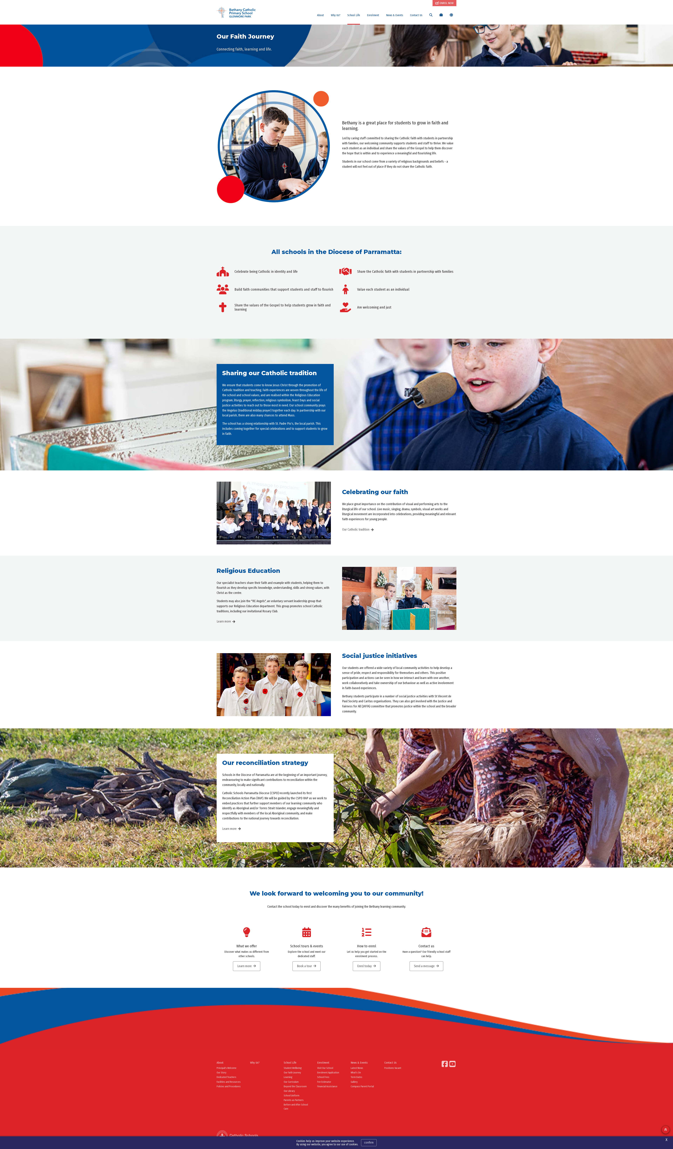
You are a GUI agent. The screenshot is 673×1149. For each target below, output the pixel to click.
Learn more (224, 621)
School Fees (323, 1077)
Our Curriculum (291, 1081)
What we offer (246, 946)
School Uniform (291, 1095)
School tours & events (306, 946)
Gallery (354, 1081)
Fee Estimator (324, 1081)
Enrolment (373, 15)
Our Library (289, 1091)
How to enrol (366, 946)
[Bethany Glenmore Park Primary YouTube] (452, 1063)
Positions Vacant (392, 1068)
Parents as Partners (294, 1100)
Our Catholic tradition (355, 529)
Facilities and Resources (229, 1081)
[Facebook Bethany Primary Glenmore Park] (445, 1063)
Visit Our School (325, 1068)
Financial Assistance (327, 1086)
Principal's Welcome (226, 1068)
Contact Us (416, 15)
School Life (353, 15)
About (320, 15)
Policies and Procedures (229, 1086)
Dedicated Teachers (226, 1077)
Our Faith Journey (292, 1072)
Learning (288, 1077)
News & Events (394, 15)
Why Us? (335, 15)
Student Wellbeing (293, 1068)
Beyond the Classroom (295, 1086)
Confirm (369, 1142)
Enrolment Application (328, 1072)
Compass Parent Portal (362, 1086)
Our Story (221, 1072)
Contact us (426, 946)
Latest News (357, 1068)
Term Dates (356, 1077)
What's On (356, 1072)
